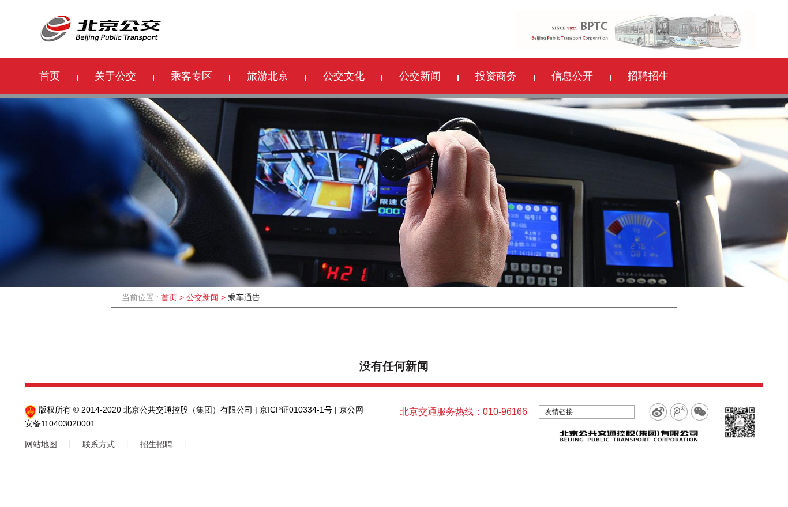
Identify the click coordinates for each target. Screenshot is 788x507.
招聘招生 (648, 76)
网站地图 (41, 444)
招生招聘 (156, 444)
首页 (49, 76)
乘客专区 (191, 76)
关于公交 (115, 76)
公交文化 (344, 76)
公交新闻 (420, 76)
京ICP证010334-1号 (296, 409)
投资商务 (496, 76)
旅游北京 (267, 76)
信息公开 (572, 76)
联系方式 (98, 444)
